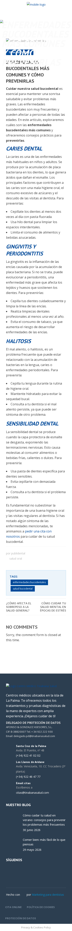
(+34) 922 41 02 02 (28, 755)
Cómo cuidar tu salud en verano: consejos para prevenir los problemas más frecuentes (44, 819)
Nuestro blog (18, 804)
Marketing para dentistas (48, 894)
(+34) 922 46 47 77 (28, 776)
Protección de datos (20, 918)
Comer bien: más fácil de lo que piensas (44, 842)
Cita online (13, 907)
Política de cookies (41, 907)
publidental (18, 553)
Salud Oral (15, 558)
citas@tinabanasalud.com (32, 792)
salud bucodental (23, 588)
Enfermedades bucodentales (29, 582)
